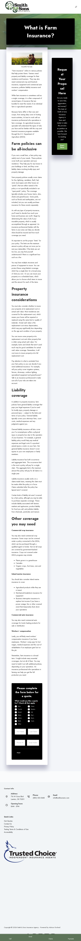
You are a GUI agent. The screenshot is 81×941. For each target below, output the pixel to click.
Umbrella (20, 718)
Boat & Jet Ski (34, 715)
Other (19, 724)
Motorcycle (21, 715)
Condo (20, 709)
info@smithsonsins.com (61, 798)
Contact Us (8, 824)
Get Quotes (8, 821)
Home (32, 706)
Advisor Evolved (54, 927)
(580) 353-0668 (39, 798)
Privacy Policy (9, 826)
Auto (19, 706)
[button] (62, 146)
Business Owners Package (34, 718)
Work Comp (21, 721)
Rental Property (21, 712)
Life (32, 712)
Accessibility (8, 832)
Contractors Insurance (34, 721)
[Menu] (76, 7)
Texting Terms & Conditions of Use (16, 829)
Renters (33, 709)
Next (18, 753)
